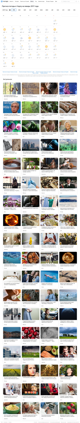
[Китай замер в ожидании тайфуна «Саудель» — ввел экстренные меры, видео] (49, 336)
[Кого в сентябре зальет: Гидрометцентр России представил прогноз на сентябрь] (30, 354)
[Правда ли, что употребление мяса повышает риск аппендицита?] (30, 260)
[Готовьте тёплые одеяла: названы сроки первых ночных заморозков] (49, 110)
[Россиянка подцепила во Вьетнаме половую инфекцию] (12, 91)
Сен (58, 10)
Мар (25, 10)
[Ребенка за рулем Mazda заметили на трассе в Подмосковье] (49, 317)
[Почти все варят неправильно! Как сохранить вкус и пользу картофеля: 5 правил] (12, 411)
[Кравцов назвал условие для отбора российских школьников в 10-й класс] (49, 260)
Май (36, 10)
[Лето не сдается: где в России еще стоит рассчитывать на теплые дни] (68, 336)
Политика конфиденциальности (43, 422)
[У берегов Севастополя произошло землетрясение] (12, 260)
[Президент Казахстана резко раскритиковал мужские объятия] (12, 110)
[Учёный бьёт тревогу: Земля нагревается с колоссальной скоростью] (68, 317)
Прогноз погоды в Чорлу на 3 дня (10, 71)
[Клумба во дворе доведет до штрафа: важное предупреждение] (30, 166)
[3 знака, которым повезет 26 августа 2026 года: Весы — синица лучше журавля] (49, 166)
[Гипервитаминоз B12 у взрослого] (30, 204)
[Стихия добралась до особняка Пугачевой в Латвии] (68, 91)
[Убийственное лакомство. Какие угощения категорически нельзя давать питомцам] (49, 91)
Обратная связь (63, 422)
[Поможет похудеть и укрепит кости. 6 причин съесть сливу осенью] (12, 129)
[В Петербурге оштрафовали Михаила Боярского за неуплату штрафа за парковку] (68, 185)
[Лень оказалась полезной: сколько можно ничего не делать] (68, 166)
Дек (74, 10)
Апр (30, 10)
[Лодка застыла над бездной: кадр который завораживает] (68, 148)
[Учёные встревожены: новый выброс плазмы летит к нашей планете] (12, 223)
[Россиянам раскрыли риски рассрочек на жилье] (49, 411)
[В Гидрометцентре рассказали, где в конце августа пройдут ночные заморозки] (30, 298)
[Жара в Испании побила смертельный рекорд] (68, 373)
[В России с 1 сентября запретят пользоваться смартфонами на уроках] (49, 242)
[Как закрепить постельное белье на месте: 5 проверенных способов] (12, 279)
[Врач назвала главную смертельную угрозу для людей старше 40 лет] (49, 354)
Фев (19, 10)
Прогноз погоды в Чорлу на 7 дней (43, 71)
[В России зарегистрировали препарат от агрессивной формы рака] (30, 185)
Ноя (69, 10)
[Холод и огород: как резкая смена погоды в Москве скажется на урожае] (12, 373)
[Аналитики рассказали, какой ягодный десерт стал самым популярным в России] (30, 336)
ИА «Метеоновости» (75, 422)
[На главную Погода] (5, 1)
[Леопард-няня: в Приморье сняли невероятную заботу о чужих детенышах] (30, 110)
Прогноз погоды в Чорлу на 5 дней (26, 71)
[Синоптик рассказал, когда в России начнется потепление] (12, 317)
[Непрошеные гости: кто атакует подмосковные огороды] (49, 129)
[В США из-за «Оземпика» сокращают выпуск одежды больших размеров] (49, 204)
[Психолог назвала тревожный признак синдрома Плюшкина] (49, 185)
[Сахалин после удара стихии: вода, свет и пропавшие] (12, 336)
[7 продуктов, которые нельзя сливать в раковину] (30, 223)
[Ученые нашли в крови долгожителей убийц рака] (49, 148)
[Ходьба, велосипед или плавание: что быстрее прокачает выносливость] (49, 279)
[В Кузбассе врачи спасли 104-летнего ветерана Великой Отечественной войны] (12, 392)
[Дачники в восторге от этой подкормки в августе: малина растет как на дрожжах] (68, 411)
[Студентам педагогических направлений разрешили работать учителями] (30, 317)
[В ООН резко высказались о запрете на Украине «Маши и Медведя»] (30, 392)
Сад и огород (35, 73)
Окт (63, 10)
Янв (14, 10)
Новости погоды (73, 71)
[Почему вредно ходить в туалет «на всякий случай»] (12, 242)
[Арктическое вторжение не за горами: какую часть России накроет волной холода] (68, 204)
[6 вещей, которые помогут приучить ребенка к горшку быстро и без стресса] (68, 392)
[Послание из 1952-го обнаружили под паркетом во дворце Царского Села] (30, 91)
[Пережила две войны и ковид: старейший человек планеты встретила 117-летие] (68, 129)
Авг (52, 10)
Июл (47, 10)
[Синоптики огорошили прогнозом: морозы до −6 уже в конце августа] (12, 185)
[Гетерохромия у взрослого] (30, 373)
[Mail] (2, 1)
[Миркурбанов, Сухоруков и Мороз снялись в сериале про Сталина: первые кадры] (68, 354)
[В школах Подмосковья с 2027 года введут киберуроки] (49, 298)
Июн (41, 10)
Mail (2, 422)
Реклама (10, 422)
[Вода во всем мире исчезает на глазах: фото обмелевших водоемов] (68, 279)
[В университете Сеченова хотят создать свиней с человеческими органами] (68, 110)
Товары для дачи (43, 73)
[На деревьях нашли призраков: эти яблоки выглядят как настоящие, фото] (49, 223)
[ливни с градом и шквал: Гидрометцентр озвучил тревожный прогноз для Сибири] (30, 242)
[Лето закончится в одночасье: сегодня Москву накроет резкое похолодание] (30, 148)
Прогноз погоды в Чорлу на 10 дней (60, 71)
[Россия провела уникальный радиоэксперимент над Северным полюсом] (68, 298)
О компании (5, 422)
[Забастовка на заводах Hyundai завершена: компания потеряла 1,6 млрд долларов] (12, 354)
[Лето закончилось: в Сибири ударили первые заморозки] (68, 242)
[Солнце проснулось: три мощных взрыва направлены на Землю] (68, 260)
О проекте (35, 422)
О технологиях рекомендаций (55, 422)
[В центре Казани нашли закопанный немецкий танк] (12, 148)
